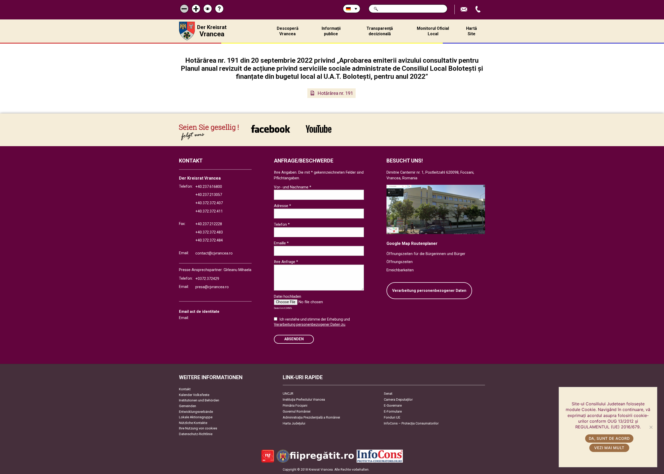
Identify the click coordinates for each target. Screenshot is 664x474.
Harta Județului (294, 423)
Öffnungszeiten (399, 262)
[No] (650, 427)
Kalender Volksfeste (194, 395)
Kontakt (185, 389)
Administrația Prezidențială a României (311, 417)
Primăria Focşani (295, 405)
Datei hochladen (287, 296)
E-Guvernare (393, 405)
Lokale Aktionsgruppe (195, 417)
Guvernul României (296, 411)
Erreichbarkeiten (400, 270)
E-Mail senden (464, 9)
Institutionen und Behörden (199, 400)
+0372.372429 (207, 279)
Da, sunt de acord (609, 438)
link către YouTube (318, 132)
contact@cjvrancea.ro (214, 253)
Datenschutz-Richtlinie (195, 434)
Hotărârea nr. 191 (335, 93)
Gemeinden (187, 406)
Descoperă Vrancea (288, 31)
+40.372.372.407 (209, 203)
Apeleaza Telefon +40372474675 (478, 9)
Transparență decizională (379, 31)
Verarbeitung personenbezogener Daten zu (309, 324)
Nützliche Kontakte (193, 423)
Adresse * (282, 205)
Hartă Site (471, 31)
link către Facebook (270, 132)
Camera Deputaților (398, 399)
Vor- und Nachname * (292, 187)
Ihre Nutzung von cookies (198, 428)
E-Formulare (393, 411)
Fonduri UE (392, 417)
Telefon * (282, 224)
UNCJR (288, 393)
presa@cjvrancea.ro (212, 287)
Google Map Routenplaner (412, 243)
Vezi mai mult (609, 447)
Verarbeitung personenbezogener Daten (429, 290)
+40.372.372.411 (209, 211)
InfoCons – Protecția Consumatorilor (411, 423)
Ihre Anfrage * (286, 261)
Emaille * (281, 243)
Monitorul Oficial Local (433, 31)
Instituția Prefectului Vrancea (304, 399)
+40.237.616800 (208, 187)
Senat (388, 393)
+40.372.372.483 (209, 232)
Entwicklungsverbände (196, 412)
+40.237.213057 (208, 195)
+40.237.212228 (208, 224)
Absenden (294, 339)
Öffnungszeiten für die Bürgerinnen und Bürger (425, 254)
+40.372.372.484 (209, 240)
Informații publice (331, 31)
